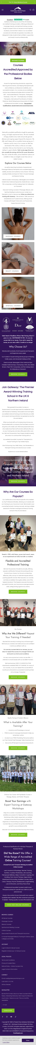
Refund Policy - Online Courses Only (12, 966)
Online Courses (20, 2)
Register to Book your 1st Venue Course (13, 951)
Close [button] (27, 1040)
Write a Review (6, 984)
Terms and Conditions (8, 960)
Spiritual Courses (13, 306)
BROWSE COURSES (18, 60)
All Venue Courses (7, 918)
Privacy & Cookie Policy (8, 963)
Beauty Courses (12, 271)
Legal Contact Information (9, 969)
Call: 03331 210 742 (7, 981)
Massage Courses (13, 236)
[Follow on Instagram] (7, 1017)
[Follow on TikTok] (15, 1017)
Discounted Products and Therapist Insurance (15, 933)
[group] (18, 48)
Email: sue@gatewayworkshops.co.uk (13, 978)
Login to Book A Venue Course (11, 948)
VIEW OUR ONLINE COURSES (18, 905)
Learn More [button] (6, 1042)
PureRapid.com (18, 1033)
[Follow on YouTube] (11, 1017)
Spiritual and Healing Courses (10, 927)
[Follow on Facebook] (2, 1017)
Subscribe (8, 1010)
